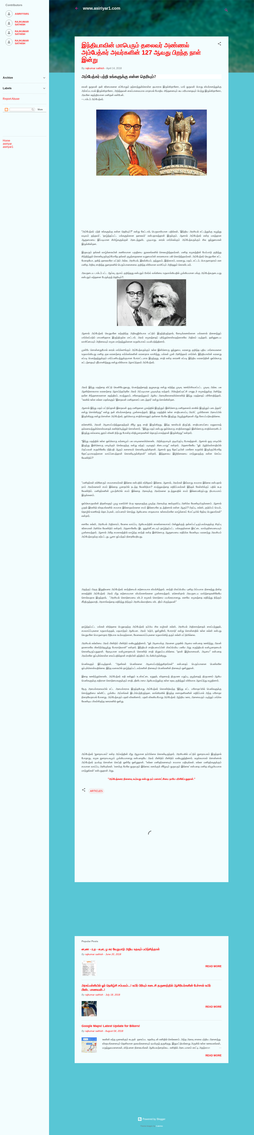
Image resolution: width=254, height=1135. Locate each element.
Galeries (159, 1126)
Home (6, 140)
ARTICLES (96, 791)
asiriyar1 (8, 146)
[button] (219, 44)
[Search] (226, 10)
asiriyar (7, 143)
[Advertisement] (158, 25)
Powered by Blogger (153, 1119)
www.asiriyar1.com (101, 8)
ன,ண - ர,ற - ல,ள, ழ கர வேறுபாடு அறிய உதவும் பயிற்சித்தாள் (121, 949)
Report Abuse (11, 98)
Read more (213, 966)
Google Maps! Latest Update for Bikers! (111, 1026)
